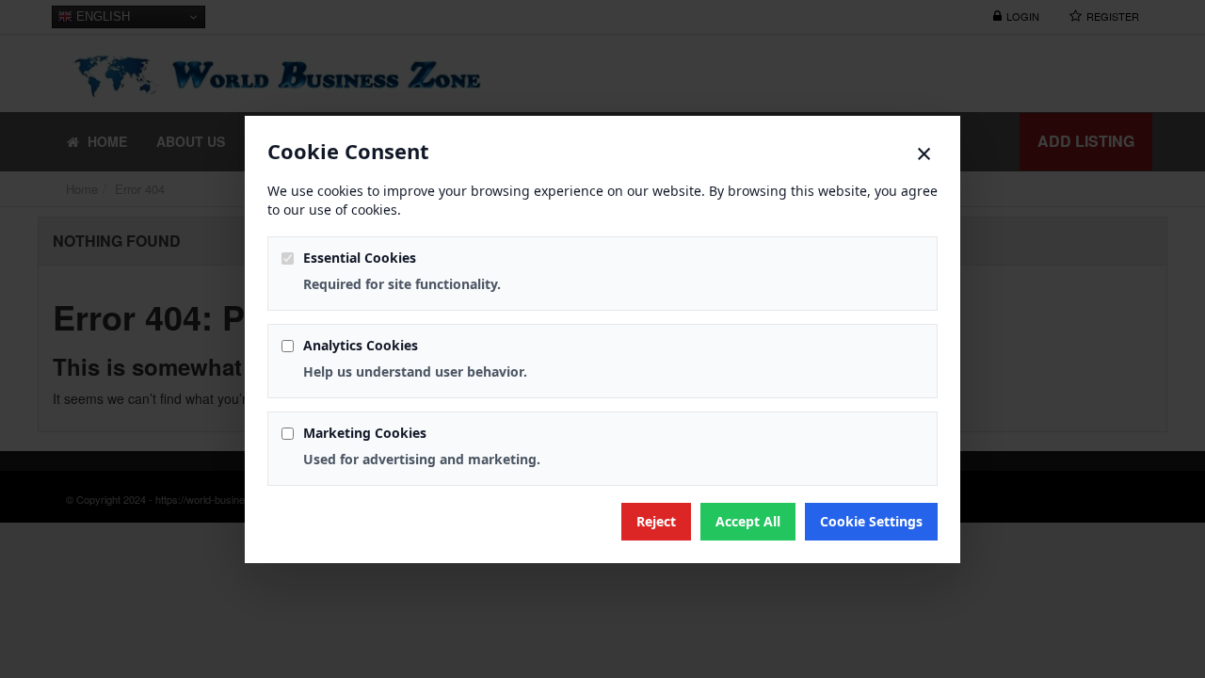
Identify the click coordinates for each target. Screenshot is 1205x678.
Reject (656, 521)
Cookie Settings (871, 521)
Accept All (747, 521)
